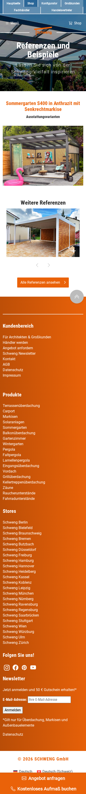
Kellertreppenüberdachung (24, 482)
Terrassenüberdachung (21, 405)
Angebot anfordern (18, 348)
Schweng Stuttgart (18, 621)
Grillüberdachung (17, 477)
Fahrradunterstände (19, 498)
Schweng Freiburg (17, 555)
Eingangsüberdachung (21, 466)
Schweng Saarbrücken (21, 615)
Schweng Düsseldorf (19, 549)
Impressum (12, 375)
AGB (6, 364)
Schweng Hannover (18, 566)
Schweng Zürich (16, 642)
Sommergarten (15, 427)
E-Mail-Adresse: (15, 699)
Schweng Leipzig (16, 588)
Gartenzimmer (14, 438)
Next (49, 265)
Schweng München (18, 593)
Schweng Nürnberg (18, 599)
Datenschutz (13, 370)
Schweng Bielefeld (18, 528)
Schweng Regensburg (20, 610)
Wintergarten (13, 444)
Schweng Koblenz (17, 582)
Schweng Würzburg (18, 632)
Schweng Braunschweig (22, 533)
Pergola (9, 449)
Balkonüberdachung (19, 433)
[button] (12, 23)
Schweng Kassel (16, 577)
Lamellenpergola (16, 460)
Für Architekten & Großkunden (27, 337)
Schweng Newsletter (19, 353)
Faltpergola (12, 455)
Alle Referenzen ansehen (40, 282)
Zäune (8, 488)
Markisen (10, 416)
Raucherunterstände (19, 493)
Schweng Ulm (14, 637)
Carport (9, 411)
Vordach (9, 471)
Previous (37, 265)
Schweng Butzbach (18, 544)
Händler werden (15, 342)
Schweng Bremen (17, 539)
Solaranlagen (13, 422)
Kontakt (9, 359)
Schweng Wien (15, 626)
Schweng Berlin (15, 522)
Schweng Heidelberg (19, 571)
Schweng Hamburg (18, 560)
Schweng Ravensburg (20, 604)
